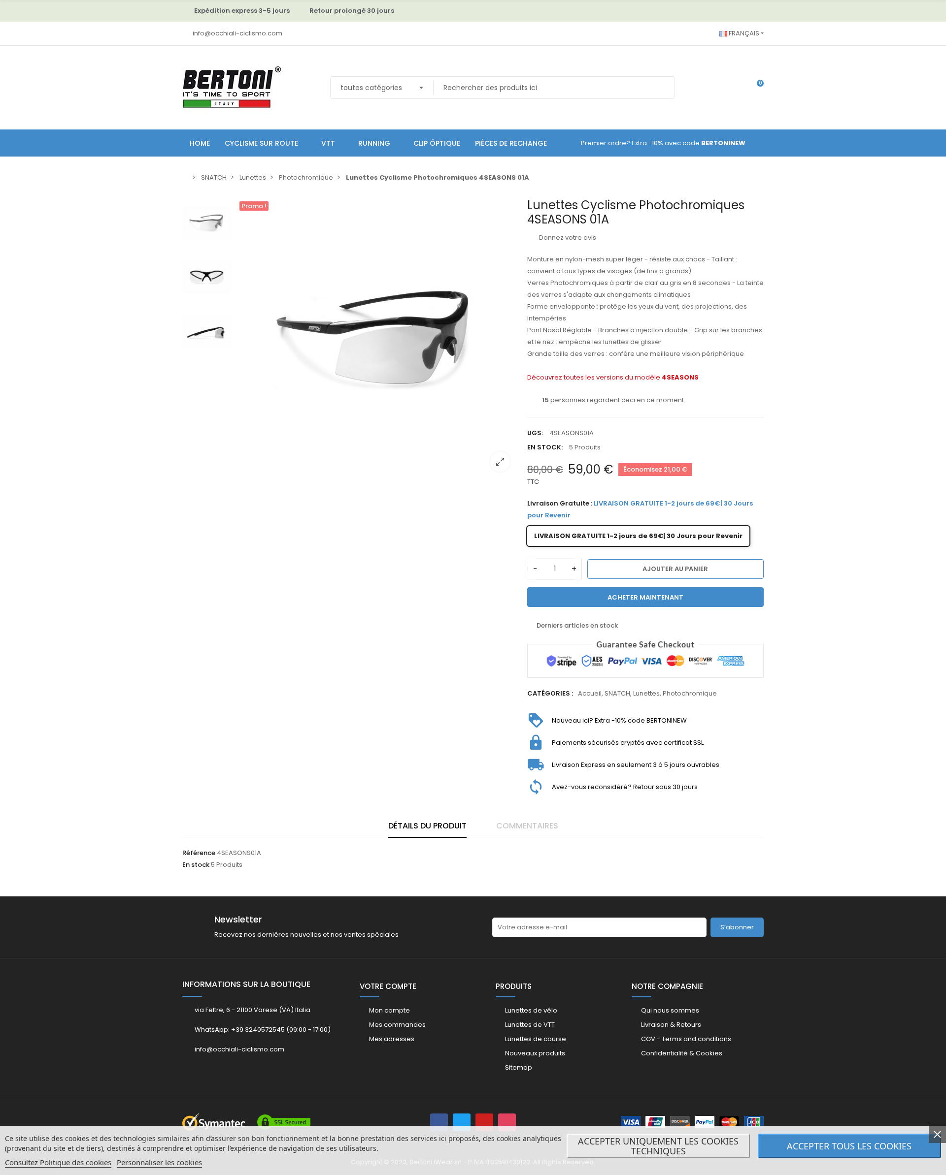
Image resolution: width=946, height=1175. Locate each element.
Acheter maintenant (645, 597)
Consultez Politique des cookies (58, 1162)
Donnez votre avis (567, 237)
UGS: (535, 433)
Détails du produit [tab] (427, 825)
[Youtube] (484, 1122)
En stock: (545, 447)
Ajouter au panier (675, 568)
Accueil (590, 693)
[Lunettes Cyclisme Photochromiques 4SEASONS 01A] (376, 338)
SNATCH (617, 693)
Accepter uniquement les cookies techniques (658, 1146)
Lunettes (646, 693)
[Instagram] (507, 1122)
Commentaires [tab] (527, 825)
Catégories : (550, 693)
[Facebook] (439, 1122)
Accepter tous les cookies (849, 1146)
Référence (198, 852)
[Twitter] (462, 1122)
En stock (195, 864)
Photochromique (690, 693)
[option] (376, 338)
